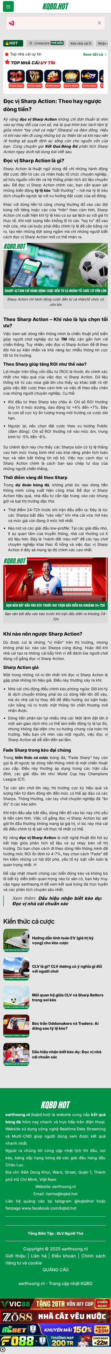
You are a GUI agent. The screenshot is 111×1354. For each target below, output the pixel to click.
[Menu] (8, 6)
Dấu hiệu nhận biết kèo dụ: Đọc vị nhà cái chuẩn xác (66, 1054)
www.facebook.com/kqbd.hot (49, 1208)
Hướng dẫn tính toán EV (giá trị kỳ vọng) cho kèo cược (63, 940)
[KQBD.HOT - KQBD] (55, 6)
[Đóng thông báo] (99, 22)
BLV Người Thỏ (70, 1233)
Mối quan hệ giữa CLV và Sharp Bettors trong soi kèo (67, 997)
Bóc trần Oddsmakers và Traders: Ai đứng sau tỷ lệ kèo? (65, 1026)
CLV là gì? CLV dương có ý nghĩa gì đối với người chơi (67, 968)
